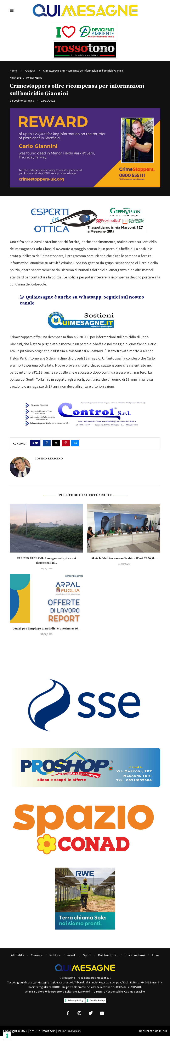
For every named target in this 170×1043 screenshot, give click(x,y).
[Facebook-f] (68, 1013)
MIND (163, 1031)
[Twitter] (91, 1013)
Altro (155, 955)
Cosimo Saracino (23, 100)
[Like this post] (36, 443)
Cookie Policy (97, 1000)
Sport (87, 955)
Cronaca (30, 70)
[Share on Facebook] (47, 443)
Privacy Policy (75, 1000)
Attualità (17, 955)
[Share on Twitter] (56, 443)
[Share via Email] (75, 443)
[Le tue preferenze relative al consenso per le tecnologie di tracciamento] (7, 1036)
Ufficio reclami (134, 955)
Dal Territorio (108, 955)
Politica (55, 955)
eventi (71, 955)
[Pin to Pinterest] (66, 443)
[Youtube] (102, 1013)
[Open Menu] (11, 10)
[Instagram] (79, 1013)
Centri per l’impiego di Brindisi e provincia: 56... (46, 629)
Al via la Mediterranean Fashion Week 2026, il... (123, 558)
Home (13, 70)
